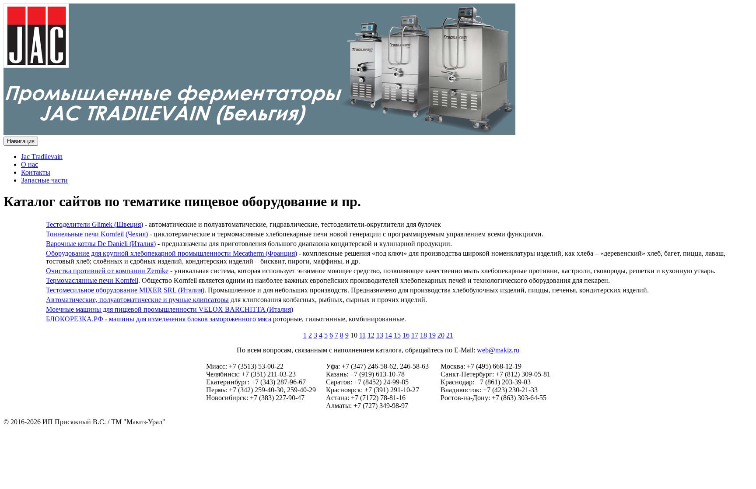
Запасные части (44, 180)
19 (432, 335)
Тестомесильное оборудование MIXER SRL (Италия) (125, 290)
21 (449, 335)
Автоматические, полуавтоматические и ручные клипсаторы (137, 299)
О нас (29, 164)
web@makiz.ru (498, 350)
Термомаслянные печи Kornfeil (92, 280)
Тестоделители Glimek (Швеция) (94, 224)
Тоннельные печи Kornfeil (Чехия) (97, 234)
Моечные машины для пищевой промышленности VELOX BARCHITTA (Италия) (169, 309)
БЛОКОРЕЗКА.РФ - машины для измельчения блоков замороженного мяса (158, 319)
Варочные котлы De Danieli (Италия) (101, 243)
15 (397, 335)
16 (406, 335)
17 (414, 335)
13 (379, 335)
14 (388, 335)
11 (362, 335)
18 (423, 335)
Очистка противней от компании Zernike (107, 270)
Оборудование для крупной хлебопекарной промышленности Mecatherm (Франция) (171, 253)
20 (441, 335)
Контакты (35, 172)
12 (371, 335)
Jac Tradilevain (42, 156)
